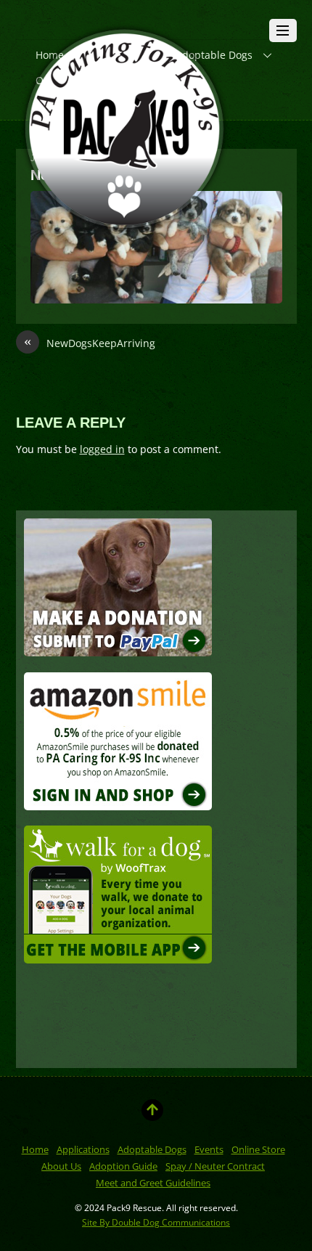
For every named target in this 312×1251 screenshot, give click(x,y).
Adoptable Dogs (152, 1149)
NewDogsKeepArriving (89, 342)
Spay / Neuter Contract (215, 1166)
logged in (102, 449)
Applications (83, 1149)
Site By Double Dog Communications (156, 1222)
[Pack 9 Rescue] (125, 232)
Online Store (258, 1149)
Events (208, 1149)
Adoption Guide (123, 1166)
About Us (61, 1166)
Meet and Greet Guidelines (153, 1182)
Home (35, 1149)
